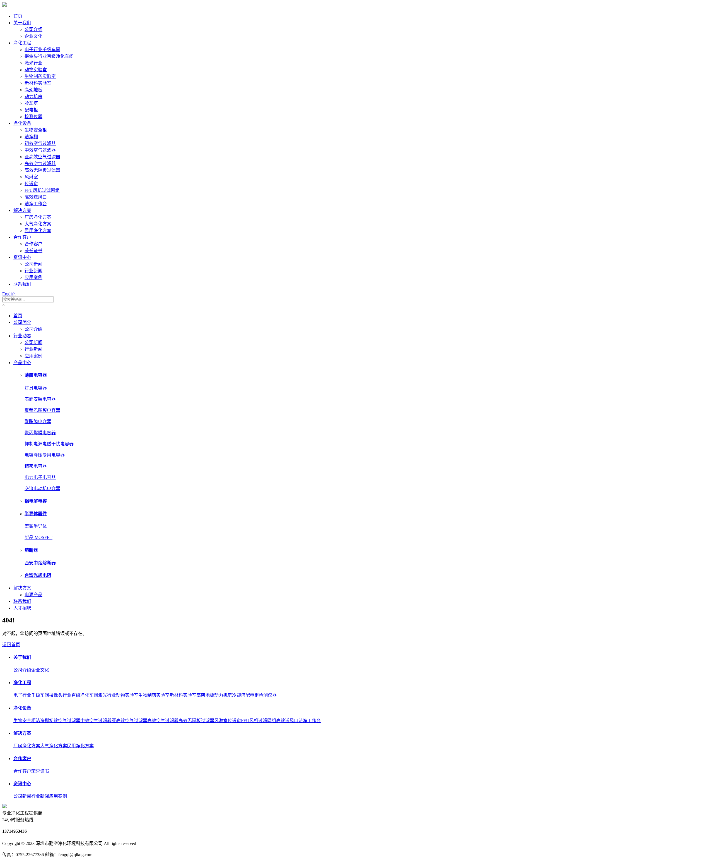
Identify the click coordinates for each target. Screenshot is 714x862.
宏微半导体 (36, 526)
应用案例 (33, 277)
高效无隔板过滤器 (42, 170)
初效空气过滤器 (40, 143)
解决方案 (22, 210)
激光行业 (33, 63)
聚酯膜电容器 (38, 421)
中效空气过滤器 (40, 150)
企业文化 (33, 36)
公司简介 (22, 322)
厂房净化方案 (38, 217)
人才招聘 (22, 608)
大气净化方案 (38, 223)
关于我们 (22, 22)
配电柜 (31, 110)
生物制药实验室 (40, 76)
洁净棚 (31, 136)
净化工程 (22, 42)
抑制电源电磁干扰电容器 (49, 443)
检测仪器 (33, 116)
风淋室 (31, 177)
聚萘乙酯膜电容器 (42, 410)
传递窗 (31, 183)
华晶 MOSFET (38, 537)
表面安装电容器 (40, 399)
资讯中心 (22, 257)
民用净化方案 (38, 230)
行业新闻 (33, 270)
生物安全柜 (36, 130)
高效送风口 (36, 197)
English (9, 294)
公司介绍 (33, 29)
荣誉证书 (33, 250)
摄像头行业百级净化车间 (49, 56)
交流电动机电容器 (42, 488)
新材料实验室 (38, 83)
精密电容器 (36, 466)
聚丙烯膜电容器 (40, 432)
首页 (17, 16)
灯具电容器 (36, 388)
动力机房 (33, 96)
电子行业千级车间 (42, 49)
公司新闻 (33, 264)
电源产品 (33, 594)
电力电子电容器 (40, 477)
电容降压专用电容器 (45, 455)
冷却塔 (31, 103)
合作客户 (22, 237)
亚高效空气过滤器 (42, 156)
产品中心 (22, 362)
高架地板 (33, 89)
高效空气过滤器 (40, 163)
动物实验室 (36, 69)
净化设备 (22, 123)
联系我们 (22, 284)
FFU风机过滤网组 (42, 190)
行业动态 (22, 335)
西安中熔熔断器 (40, 562)
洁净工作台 (36, 203)
